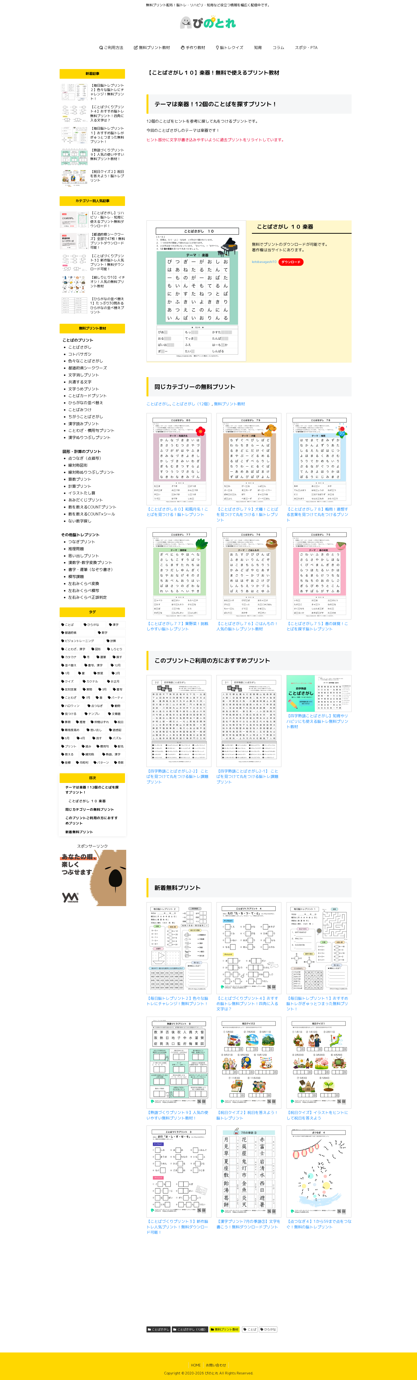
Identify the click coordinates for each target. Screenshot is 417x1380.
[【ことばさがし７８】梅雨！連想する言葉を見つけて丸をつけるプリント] (319, 459)
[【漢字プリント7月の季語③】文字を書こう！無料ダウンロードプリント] (249, 1172)
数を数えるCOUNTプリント (92, 507)
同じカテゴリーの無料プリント (89, 809)
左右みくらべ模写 (83, 590)
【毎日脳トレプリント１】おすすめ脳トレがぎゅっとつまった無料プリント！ (317, 1004)
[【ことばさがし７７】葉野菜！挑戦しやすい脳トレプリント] (179, 574)
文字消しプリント (83, 375)
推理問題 (76, 548)
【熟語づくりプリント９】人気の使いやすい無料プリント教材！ (177, 1115)
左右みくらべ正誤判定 (87, 597)
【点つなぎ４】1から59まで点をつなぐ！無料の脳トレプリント (319, 1224)
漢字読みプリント (83, 423)
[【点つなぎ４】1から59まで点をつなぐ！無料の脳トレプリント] (319, 1172)
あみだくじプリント (85, 500)
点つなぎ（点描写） (85, 458)
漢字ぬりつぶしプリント (89, 437)
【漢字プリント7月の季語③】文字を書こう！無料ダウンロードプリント (248, 1224)
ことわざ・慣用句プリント (91, 430)
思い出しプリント (83, 555)
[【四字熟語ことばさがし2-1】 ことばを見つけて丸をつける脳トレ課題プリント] (249, 721)
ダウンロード (291, 262)
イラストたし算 (81, 493)
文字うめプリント (83, 389)
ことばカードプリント (87, 395)
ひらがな (270, 1329)
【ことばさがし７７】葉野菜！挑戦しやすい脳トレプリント (177, 626)
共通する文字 (79, 382)
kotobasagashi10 (264, 262)
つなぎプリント (81, 541)
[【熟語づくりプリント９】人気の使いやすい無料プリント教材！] (179, 1063)
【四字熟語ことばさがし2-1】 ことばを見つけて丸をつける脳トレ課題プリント (247, 776)
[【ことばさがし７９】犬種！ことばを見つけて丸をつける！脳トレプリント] (249, 459)
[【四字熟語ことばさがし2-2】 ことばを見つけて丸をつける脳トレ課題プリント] (179, 721)
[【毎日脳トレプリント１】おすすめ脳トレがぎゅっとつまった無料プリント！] (319, 948)
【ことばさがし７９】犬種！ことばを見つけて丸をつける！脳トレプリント (247, 515)
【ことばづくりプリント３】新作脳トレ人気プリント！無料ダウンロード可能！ (177, 1227)
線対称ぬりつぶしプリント (91, 472)
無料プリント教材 (229, 404)
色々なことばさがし (85, 361)
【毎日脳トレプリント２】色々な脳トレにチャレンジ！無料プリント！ (177, 1001)
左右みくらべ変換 (83, 583)
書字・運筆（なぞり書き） (91, 569)
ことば (252, 1329)
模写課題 (76, 576)
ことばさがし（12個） (192, 404)
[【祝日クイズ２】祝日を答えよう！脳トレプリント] (249, 1063)
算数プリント (79, 479)
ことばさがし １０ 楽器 (87, 801)
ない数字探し (79, 521)
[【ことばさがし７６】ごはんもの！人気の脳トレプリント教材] (249, 574)
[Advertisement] (249, 180)
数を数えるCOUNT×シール (91, 514)
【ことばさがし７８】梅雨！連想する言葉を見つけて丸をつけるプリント (317, 515)
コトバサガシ (79, 354)
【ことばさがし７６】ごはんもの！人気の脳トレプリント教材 (247, 626)
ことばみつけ (79, 409)
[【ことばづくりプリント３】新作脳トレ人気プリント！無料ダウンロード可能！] (179, 1172)
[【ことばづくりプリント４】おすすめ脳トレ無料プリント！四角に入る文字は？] (249, 948)
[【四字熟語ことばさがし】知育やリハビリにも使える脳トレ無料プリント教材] (319, 694)
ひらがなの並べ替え (85, 402)
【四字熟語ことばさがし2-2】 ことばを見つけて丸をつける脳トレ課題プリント (177, 776)
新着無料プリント (79, 832)
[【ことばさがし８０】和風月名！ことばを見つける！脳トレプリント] (179, 459)
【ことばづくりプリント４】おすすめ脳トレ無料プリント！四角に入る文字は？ (247, 1004)
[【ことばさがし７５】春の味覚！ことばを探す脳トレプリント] (319, 574)
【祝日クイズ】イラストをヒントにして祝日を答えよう (317, 1115)
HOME (196, 1365)
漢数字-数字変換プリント (90, 562)
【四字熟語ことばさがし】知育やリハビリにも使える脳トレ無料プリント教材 (317, 721)
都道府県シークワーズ (87, 368)
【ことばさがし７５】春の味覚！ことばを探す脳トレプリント (317, 626)
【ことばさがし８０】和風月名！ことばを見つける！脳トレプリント (177, 512)
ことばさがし (158, 404)
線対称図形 (78, 465)
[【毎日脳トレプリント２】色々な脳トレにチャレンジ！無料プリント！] (179, 948)
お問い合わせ (216, 1365)
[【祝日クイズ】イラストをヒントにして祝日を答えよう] (319, 1063)
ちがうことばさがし (85, 416)
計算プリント (79, 486)
